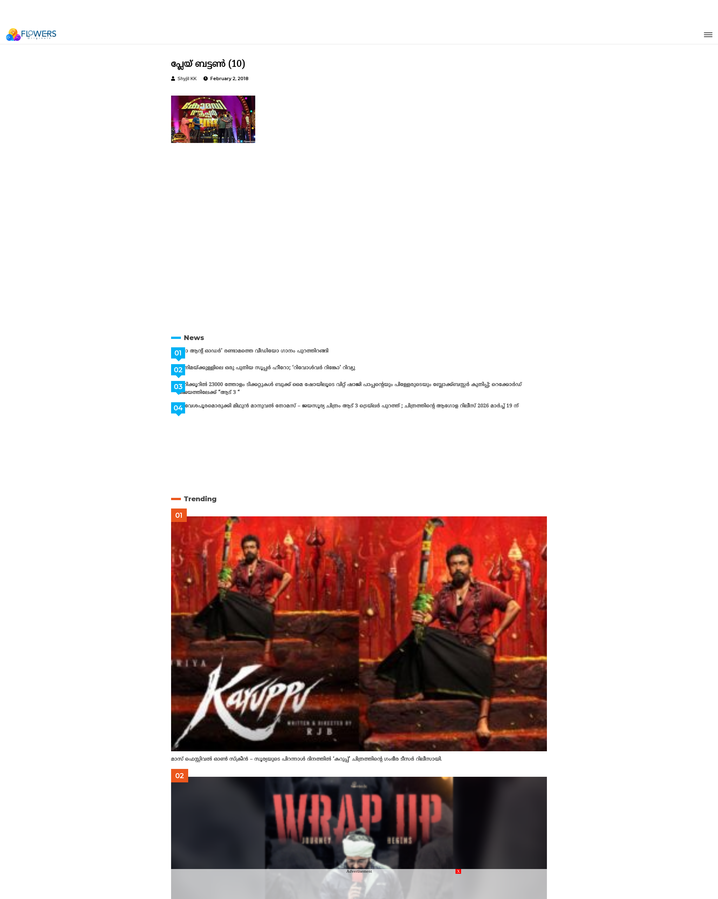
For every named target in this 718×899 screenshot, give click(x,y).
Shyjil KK (187, 78)
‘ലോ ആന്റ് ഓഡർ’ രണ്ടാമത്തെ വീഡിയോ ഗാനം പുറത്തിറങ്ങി (266, 351)
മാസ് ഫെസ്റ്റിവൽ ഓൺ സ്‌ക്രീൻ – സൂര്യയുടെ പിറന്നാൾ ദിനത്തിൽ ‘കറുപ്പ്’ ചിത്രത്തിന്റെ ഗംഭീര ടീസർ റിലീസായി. (306, 759)
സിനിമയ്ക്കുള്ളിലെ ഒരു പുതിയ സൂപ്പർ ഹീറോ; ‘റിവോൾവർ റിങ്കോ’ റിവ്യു (280, 368)
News (194, 338)
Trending (200, 499)
